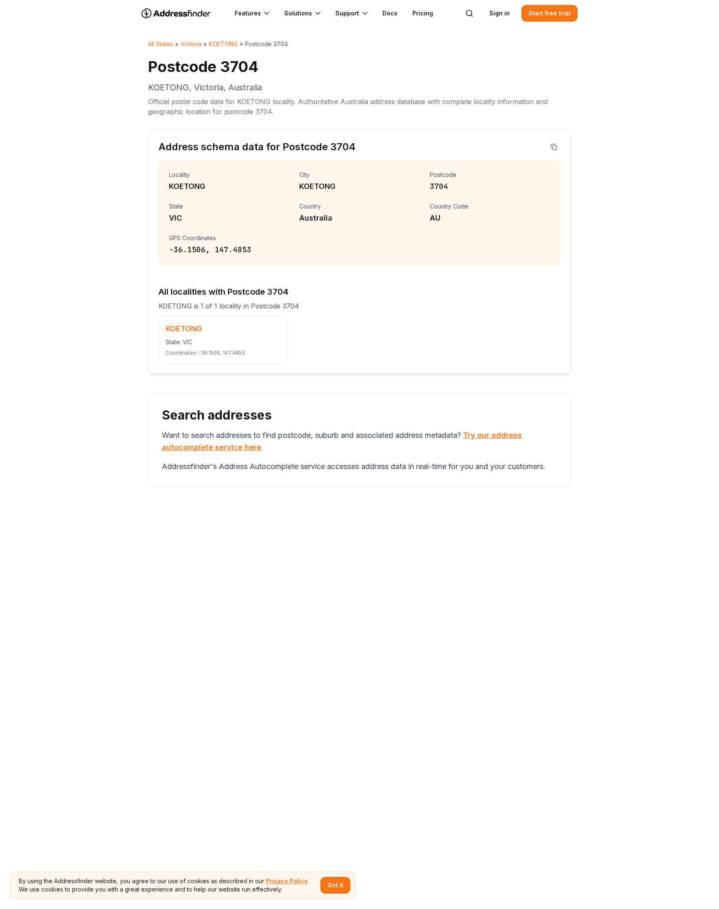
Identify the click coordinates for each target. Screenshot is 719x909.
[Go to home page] (181, 13)
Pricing (422, 13)
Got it (335, 885)
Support (347, 13)
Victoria (191, 43)
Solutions (298, 13)
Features (248, 13)
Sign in (499, 13)
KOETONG (223, 43)
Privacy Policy (286, 880)
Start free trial (549, 13)
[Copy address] (553, 147)
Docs (389, 13)
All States (160, 43)
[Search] (469, 13)
